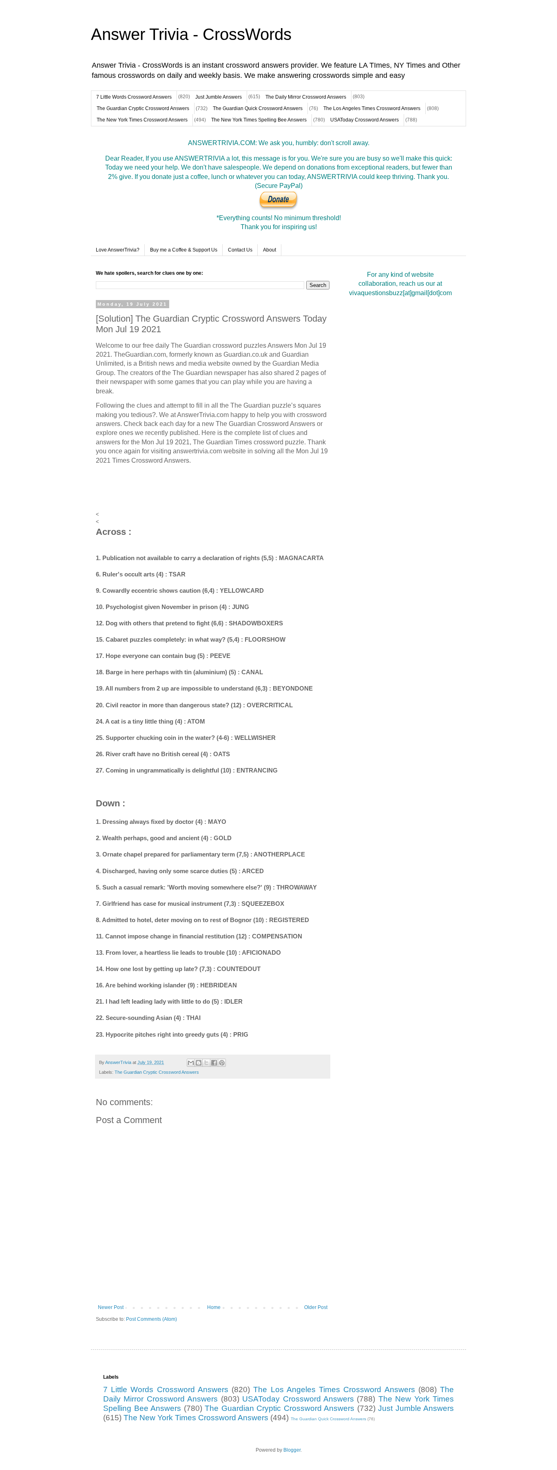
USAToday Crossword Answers (364, 120)
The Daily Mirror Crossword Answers (305, 97)
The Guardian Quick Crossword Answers (258, 108)
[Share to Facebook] (214, 1063)
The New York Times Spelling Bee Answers (259, 120)
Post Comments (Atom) (151, 1319)
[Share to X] (206, 1063)
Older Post (315, 1307)
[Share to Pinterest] (222, 1063)
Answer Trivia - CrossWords (191, 34)
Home (214, 1307)
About (269, 250)
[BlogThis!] (199, 1063)
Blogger (292, 1450)
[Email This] (191, 1063)
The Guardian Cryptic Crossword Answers (143, 108)
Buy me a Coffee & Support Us (183, 250)
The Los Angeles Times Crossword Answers (371, 108)
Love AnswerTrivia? (117, 250)
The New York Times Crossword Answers (142, 120)
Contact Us (240, 250)
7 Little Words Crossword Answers (134, 97)
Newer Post (111, 1307)
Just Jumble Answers (218, 97)
